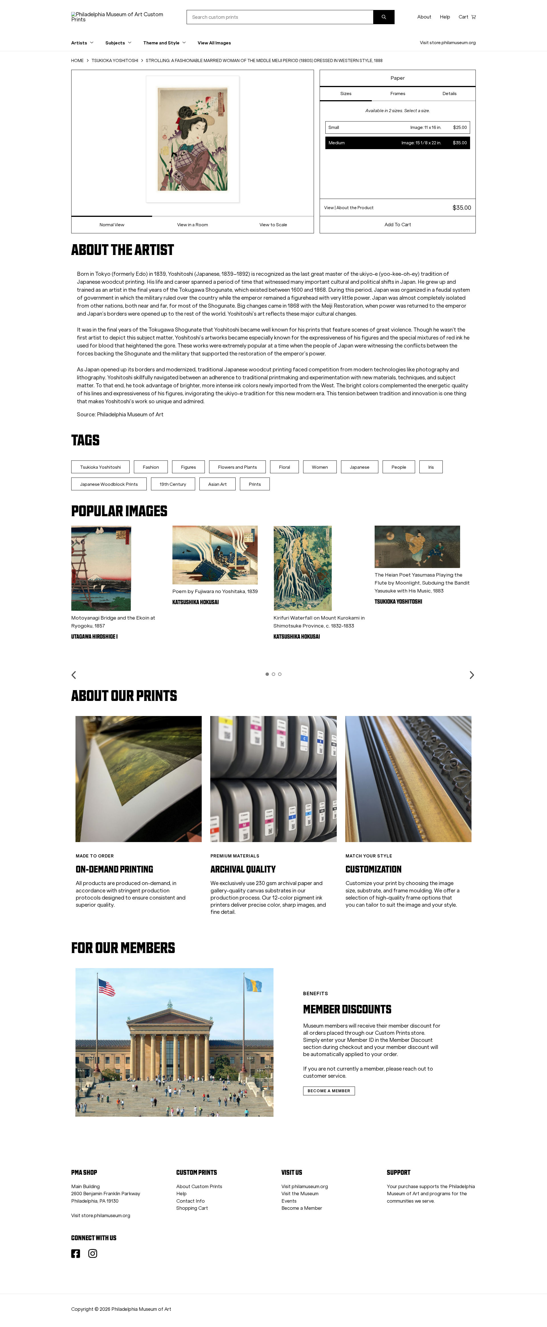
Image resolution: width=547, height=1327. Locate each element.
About (424, 17)
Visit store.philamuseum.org (448, 42)
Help (445, 17)
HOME (77, 60)
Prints (255, 484)
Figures (188, 467)
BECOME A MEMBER (329, 1090)
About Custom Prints (199, 1186)
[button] (397, 127)
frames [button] (397, 93)
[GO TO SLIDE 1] (267, 674)
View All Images (214, 43)
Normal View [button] (111, 224)
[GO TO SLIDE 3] (279, 674)
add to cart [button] (398, 224)
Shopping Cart (192, 1208)
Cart (463, 17)
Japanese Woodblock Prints (109, 484)
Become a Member (301, 1208)
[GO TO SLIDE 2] (273, 674)
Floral (284, 467)
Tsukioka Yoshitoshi (100, 467)
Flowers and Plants (237, 467)
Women (320, 467)
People (398, 467)
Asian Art (217, 484)
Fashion (151, 467)
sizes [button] (346, 93)
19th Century (173, 484)
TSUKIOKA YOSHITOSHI (114, 60)
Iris (431, 467)
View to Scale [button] (273, 224)
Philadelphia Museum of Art (130, 414)
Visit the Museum (300, 1193)
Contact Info (190, 1201)
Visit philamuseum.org (304, 1186)
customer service (324, 1076)
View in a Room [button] (192, 224)
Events (289, 1201)
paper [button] (398, 78)
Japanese (360, 467)
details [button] (449, 93)
